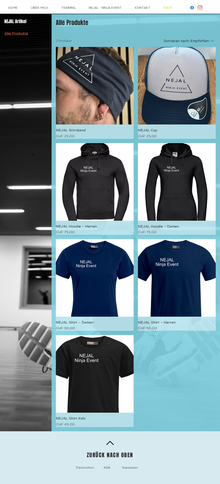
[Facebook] (192, 7)
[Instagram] (200, 7)
